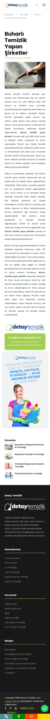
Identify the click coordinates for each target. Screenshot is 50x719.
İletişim (11, 712)
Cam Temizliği (12, 572)
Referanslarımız (13, 608)
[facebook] (5, 708)
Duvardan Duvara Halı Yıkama (20, 663)
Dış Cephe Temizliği (15, 622)
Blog (7, 613)
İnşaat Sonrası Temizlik (16, 576)
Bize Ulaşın (10, 649)
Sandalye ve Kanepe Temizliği (20, 668)
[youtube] (16, 708)
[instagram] (10, 708)
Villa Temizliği (12, 617)
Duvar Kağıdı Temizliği (16, 658)
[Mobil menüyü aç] (44, 5)
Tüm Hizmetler (12, 558)
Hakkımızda (11, 603)
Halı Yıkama (11, 562)
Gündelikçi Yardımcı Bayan (18, 654)
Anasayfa (10, 672)
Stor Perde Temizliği (15, 627)
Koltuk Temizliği (13, 581)
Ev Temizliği (11, 567)
